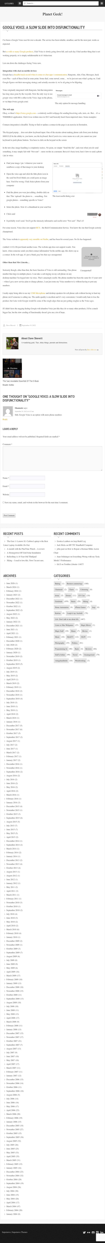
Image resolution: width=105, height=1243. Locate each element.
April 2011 (10, 891)
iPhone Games (80, 607)
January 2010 (11, 937)
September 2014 (13, 844)
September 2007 (13, 1044)
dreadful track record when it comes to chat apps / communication (40, 74)
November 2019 (12, 656)
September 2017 (13, 737)
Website (6, 494)
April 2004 (10, 1202)
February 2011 (12, 898)
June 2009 (10, 964)
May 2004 (10, 1198)
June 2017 (10, 748)
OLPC (83, 637)
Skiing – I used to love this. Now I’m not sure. (25, 560)
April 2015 (10, 837)
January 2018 (11, 721)
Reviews (89, 649)
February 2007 (12, 1071)
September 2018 (13, 698)
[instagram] (97, 1232)
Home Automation (62, 607)
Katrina (57, 613)
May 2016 (10, 787)
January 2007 (11, 1075)
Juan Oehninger (63, 556)
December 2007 (12, 1033)
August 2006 (11, 1094)
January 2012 (11, 883)
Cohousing (84, 589)
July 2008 (10, 1006)
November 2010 (12, 902)
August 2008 (11, 1002)
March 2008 (11, 1021)
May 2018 (10, 710)
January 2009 (11, 983)
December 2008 (12, 987)
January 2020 (11, 652)
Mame (73, 631)
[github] (92, 1232)
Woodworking (80, 660)
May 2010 (10, 921)
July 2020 (10, 644)
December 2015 (12, 806)
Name (6, 478)
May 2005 (10, 1152)
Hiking (85, 601)
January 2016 (11, 802)
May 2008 (10, 1014)
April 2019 (10, 679)
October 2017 (12, 733)
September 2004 (13, 1183)
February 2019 (12, 687)
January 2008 (11, 1029)
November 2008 (12, 991)
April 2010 (10, 925)
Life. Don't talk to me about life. (67, 619)
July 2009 (10, 960)
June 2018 (10, 706)
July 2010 (10, 914)
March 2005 (11, 1160)
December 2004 (12, 1171)
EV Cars (82, 595)
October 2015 (12, 814)
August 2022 (11, 614)
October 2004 (12, 1179)
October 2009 (12, 948)
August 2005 (11, 1141)
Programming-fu (61, 649)
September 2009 (13, 952)
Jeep (93, 607)
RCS (38, 227)
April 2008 (10, 1017)
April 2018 (10, 714)
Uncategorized (89, 654)
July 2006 (10, 1098)
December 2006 (12, 1079)
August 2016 (11, 775)
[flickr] (88, 1232)
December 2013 (12, 860)
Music (57, 637)
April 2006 (10, 1110)
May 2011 (10, 887)
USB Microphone (38, 293)
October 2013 (12, 867)
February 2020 (12, 648)
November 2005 (12, 1129)
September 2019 (13, 664)
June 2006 (10, 1102)
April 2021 (10, 633)
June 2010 (10, 917)
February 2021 (12, 637)
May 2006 (10, 1106)
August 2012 (11, 875)
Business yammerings (74, 583)
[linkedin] (101, 1232)
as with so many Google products (19, 51)
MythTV (70, 637)
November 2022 (12, 602)
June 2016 (10, 783)
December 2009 (12, 941)
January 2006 (11, 1121)
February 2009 (12, 979)
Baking (57, 583)
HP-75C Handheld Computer (80, 545)
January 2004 (11, 1214)
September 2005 (13, 1137)
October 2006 (12, 1087)
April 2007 (10, 1064)
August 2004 (11, 1187)
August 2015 (11, 821)
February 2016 (12, 798)
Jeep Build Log (79, 541)
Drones (68, 595)
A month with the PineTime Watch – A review (26, 548)
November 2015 (12, 810)
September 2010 (13, 910)
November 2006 (12, 1083)
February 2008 (12, 1025)
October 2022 (12, 606)
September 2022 (13, 610)
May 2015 (10, 833)
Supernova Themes (19, 1232)
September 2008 (13, 998)
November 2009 (12, 944)
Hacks (73, 601)
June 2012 (10, 879)
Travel (75, 654)
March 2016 (11, 794)
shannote (19, 407)
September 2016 (13, 771)
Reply (5, 419)
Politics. (75, 643)
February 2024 (12, 591)
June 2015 (10, 829)
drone (57, 595)
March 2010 (11, 929)
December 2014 (12, 841)
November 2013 (12, 864)
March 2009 (11, 975)
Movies (84, 631)
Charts (71, 589)
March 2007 (11, 1067)
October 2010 (12, 906)
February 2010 (12, 933)
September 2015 (13, 817)
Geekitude (58, 601)
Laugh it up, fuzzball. (75, 613)
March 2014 (11, 848)
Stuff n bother (60, 654)
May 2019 (10, 675)
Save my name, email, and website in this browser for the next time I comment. (36, 502)
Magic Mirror (86, 625)
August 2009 (11, 956)
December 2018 (12, 691)
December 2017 (12, 725)
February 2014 (12, 852)
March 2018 (11, 717)
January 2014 (11, 856)
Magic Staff (59, 631)
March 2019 (11, 683)
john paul (60, 548)
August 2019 (11, 667)
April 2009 (10, 971)
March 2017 (11, 752)
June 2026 (10, 583)
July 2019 (10, 671)
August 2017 (11, 741)
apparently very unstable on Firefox (34, 239)
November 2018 (12, 694)
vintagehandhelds (61, 660)
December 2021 (12, 625)
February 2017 (12, 756)
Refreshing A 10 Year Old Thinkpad (21, 556)
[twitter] (84, 1232)
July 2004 (10, 1191)
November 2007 (12, 1037)
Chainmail (58, 589)
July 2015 (10, 825)
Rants (77, 649)
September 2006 (13, 1091)
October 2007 (12, 1041)
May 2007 (10, 1060)
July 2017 (10, 744)
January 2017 (11, 760)
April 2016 (10, 791)
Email (6, 486)
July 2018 (10, 702)
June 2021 (10, 629)
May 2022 (10, 617)
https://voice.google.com (26, 113)
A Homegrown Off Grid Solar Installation (24, 552)
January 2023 (11, 594)
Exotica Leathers (63, 541)
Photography (59, 643)
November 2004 (12, 1175)
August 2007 (11, 1048)
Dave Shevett (10, 325)
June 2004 (10, 1194)
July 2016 (10, 779)
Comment (7, 444)
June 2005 (10, 1148)
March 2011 (11, 894)
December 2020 (12, 641)
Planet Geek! (52, 13)
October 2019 (12, 660)
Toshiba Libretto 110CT (74, 564)
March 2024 (11, 587)
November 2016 (12, 767)
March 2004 (11, 1206)
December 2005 (12, 1125)
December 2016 (12, 764)
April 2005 (10, 1156)
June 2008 (10, 1010)
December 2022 (12, 598)
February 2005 (12, 1164)
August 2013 (11, 871)
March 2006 (11, 1114)
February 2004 (12, 1210)
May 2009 (10, 967)
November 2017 (12, 729)
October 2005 (12, 1133)
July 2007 (10, 1052)
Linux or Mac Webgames (64, 625)
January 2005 (11, 1167)
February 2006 (12, 1117)
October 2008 (12, 994)
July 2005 (10, 1144)
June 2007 (10, 1056)
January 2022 (11, 621)
